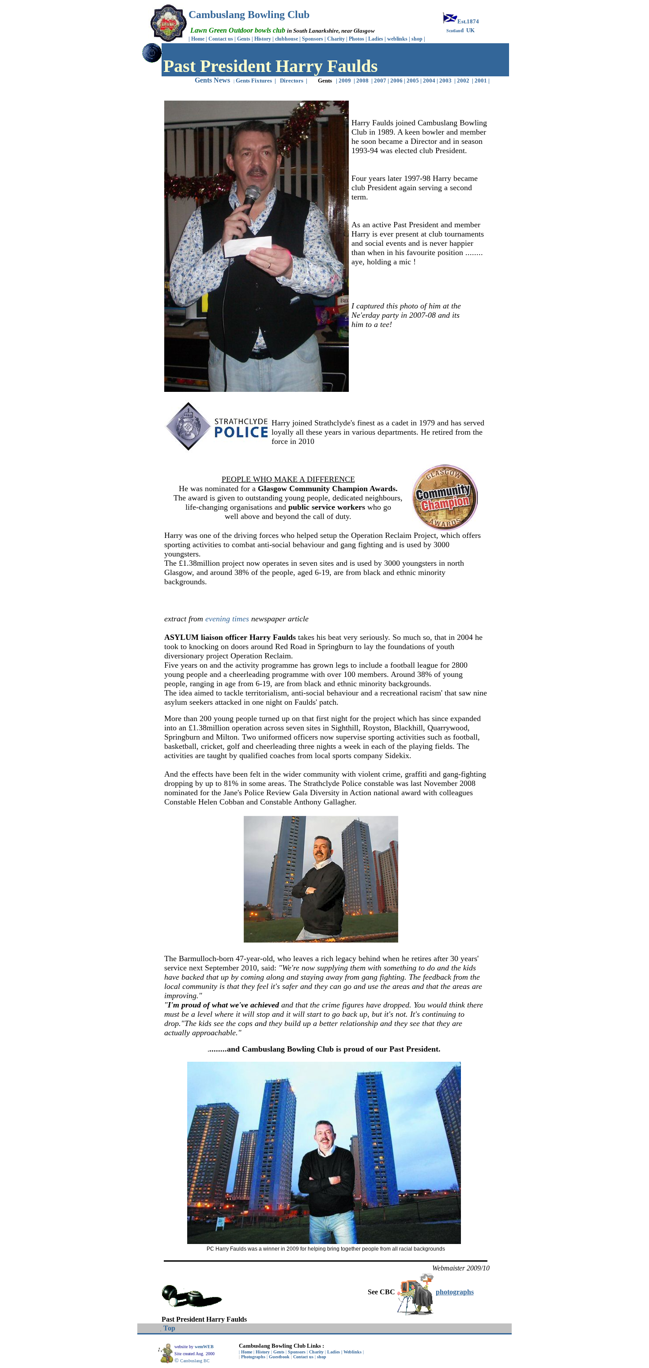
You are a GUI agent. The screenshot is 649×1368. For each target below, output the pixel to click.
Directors (291, 80)
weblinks (398, 39)
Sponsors (312, 39)
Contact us (220, 39)
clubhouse (287, 39)
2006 (396, 80)
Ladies (376, 39)
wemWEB (205, 1346)
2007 (380, 80)
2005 (413, 80)
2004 (428, 80)
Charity (336, 39)
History (262, 39)
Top (169, 1328)
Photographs (253, 1356)
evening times (227, 618)
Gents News (212, 80)
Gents (244, 39)
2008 (362, 80)
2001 (481, 80)
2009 (345, 80)
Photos (357, 39)
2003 (446, 80)
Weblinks (352, 1351)
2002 (464, 80)
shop (417, 39)
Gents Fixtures (254, 80)
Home (197, 39)
